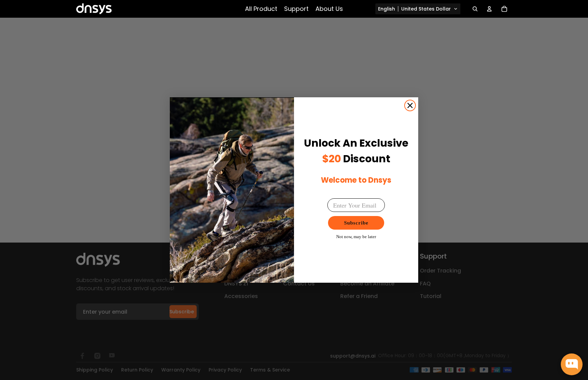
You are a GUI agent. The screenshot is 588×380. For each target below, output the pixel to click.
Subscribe (356, 223)
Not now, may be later (356, 236)
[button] (417, 8)
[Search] (475, 8)
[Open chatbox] (572, 364)
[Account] (489, 8)
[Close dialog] (410, 105)
